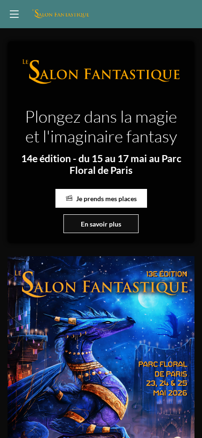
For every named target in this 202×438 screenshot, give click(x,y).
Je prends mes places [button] (106, 199)
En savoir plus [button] (101, 224)
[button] (14, 14)
